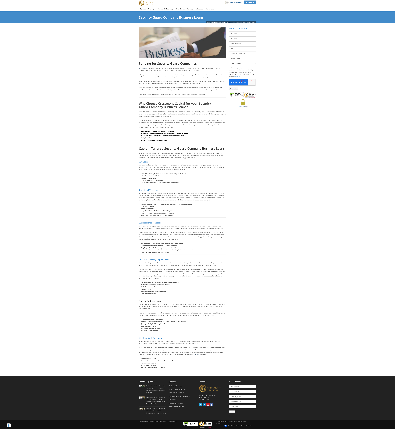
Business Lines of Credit (150, 223)
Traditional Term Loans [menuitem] (176, 403)
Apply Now (250, 2)
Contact (202, 382)
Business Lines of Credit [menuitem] (176, 393)
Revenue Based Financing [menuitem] (177, 406)
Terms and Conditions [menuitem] (240, 422)
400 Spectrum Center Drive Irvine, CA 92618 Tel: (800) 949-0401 (207, 397)
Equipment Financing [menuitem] (147, 9)
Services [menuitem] (172, 382)
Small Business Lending (224, 22)
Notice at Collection (246, 426)
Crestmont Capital (212, 22)
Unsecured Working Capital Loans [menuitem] (179, 396)
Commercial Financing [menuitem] (165, 9)
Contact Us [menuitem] (210, 9)
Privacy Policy (238, 76)
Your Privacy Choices (234, 426)
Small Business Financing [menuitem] (184, 9)
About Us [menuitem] (199, 9)
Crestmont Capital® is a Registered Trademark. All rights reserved (158, 422)
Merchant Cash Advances (150, 338)
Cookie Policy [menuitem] (220, 422)
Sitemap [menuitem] (218, 423)
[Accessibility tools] (9, 425)
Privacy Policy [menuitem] (228, 422)
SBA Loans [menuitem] (172, 400)
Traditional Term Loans (149, 190)
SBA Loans (143, 162)
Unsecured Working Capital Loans (154, 259)
